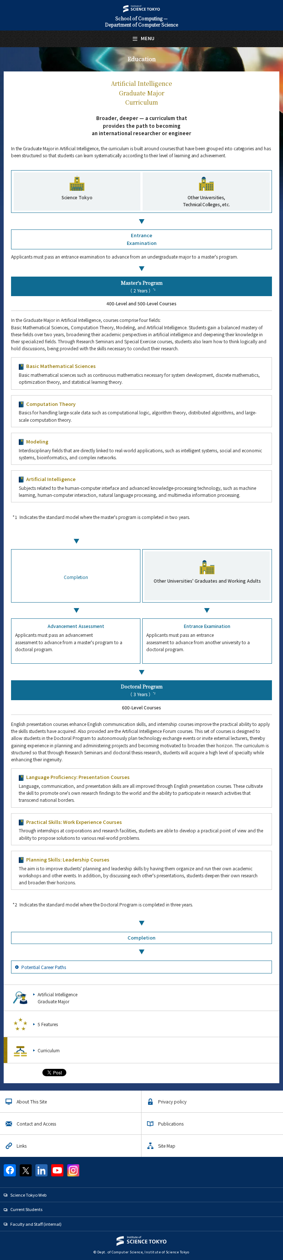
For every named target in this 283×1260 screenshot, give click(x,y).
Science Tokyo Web (28, 1195)
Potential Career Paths (43, 967)
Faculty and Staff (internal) (36, 1224)
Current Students (26, 1209)
